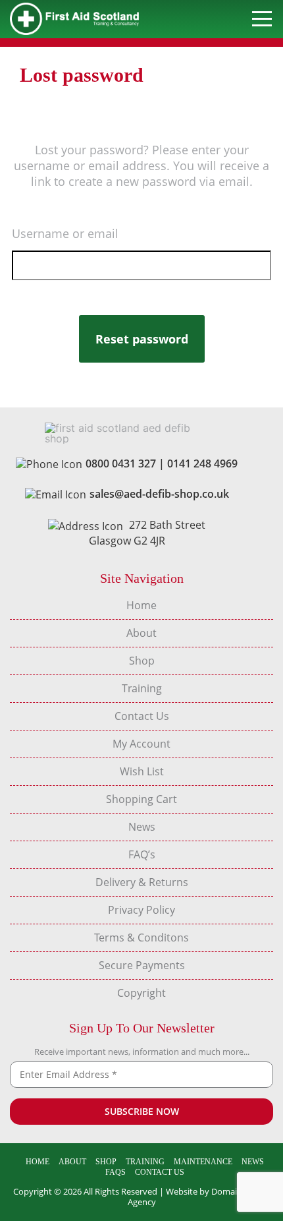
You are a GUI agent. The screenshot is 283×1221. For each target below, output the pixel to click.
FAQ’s (141, 854)
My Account (141, 743)
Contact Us (142, 716)
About (141, 633)
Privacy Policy (141, 910)
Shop (142, 660)
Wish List (142, 771)
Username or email (65, 233)
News (141, 826)
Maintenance (203, 1161)
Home (141, 605)
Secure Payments (142, 965)
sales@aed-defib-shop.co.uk (159, 494)
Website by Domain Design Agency (199, 1196)
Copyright (141, 993)
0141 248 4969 (202, 463)
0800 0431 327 (121, 463)
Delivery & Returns (141, 882)
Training (142, 688)
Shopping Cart (141, 799)
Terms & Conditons (141, 937)
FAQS (115, 1172)
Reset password (141, 339)
